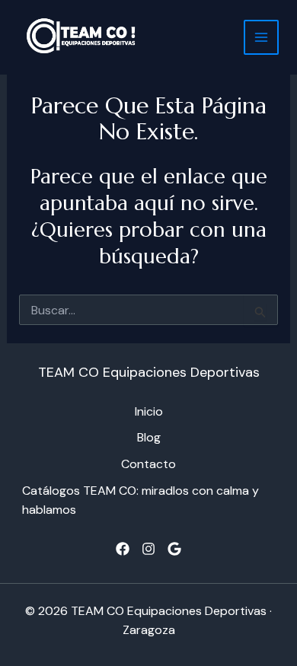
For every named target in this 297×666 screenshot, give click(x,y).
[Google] (174, 549)
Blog (149, 437)
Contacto (148, 464)
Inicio (149, 411)
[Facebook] (122, 549)
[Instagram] (148, 549)
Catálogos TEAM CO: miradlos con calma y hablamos (140, 500)
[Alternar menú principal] (261, 37)
